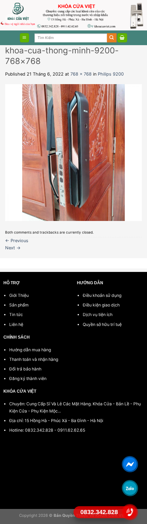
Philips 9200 (111, 74)
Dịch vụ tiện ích (97, 314)
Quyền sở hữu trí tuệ (102, 324)
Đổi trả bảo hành (25, 368)
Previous (16, 240)
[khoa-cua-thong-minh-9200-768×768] (73, 152)
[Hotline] (130, 512)
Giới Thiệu (19, 295)
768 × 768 (81, 74)
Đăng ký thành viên (27, 378)
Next (13, 247)
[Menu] (24, 37)
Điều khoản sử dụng (102, 295)
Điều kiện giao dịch (101, 304)
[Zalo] (130, 488)
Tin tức (16, 314)
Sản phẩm (19, 304)
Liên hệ (16, 324)
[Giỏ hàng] (122, 37)
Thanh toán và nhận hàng (33, 359)
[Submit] (112, 37)
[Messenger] (130, 464)
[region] (73, 15)
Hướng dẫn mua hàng (30, 349)
